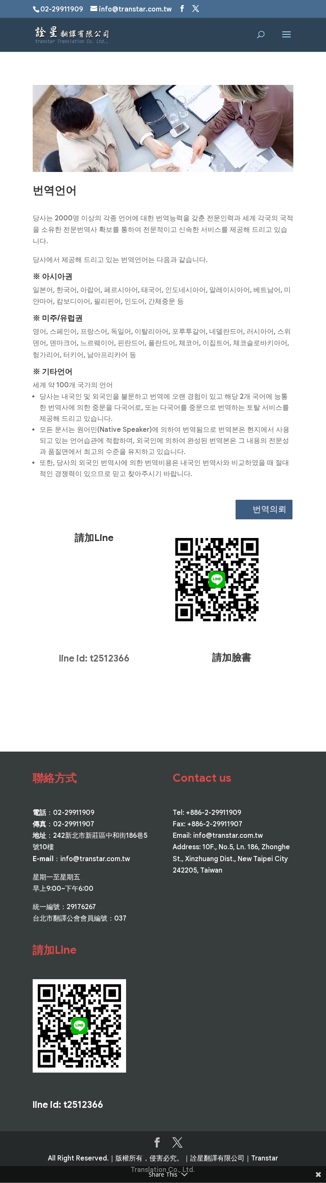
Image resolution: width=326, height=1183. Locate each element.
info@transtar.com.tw (95, 859)
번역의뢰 (270, 509)
